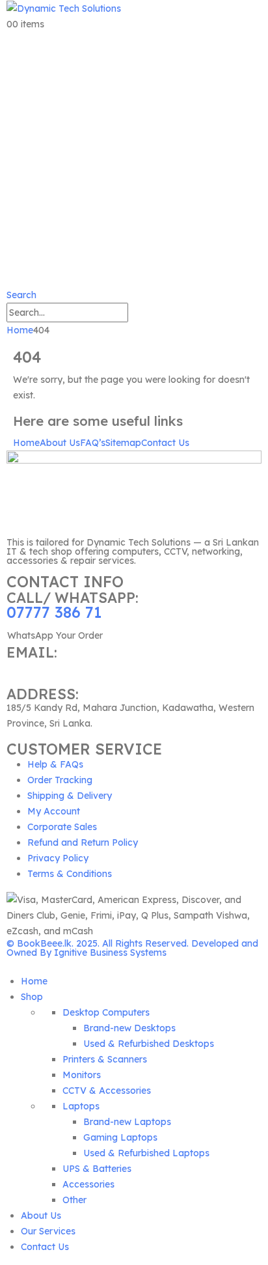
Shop (32, 997)
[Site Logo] (64, 8)
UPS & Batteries (96, 1169)
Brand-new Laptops (127, 1122)
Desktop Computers (106, 1012)
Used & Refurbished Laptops (146, 1153)
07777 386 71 (54, 612)
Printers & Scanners (104, 1059)
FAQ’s (92, 443)
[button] (21, 295)
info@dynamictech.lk (52, 667)
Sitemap (123, 443)
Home (26, 443)
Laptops (81, 1106)
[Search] (135, 314)
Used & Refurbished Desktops (148, 1044)
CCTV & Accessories (106, 1090)
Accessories (88, 1184)
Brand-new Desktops (129, 1028)
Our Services (48, 1231)
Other (74, 1200)
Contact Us (165, 443)
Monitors (81, 1075)
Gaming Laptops (120, 1137)
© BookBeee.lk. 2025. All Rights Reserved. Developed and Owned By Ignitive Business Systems (132, 948)
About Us (60, 443)
